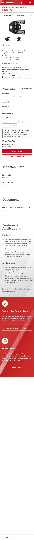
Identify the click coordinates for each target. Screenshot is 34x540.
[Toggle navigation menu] (3, 3)
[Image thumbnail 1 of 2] (7, 39)
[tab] (7, 15)
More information (8, 64)
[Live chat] (11, 537)
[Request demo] (7, 537)
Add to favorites (18, 156)
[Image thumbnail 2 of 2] (19, 39)
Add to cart (18, 151)
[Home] (9, 3)
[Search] (30, 3)
